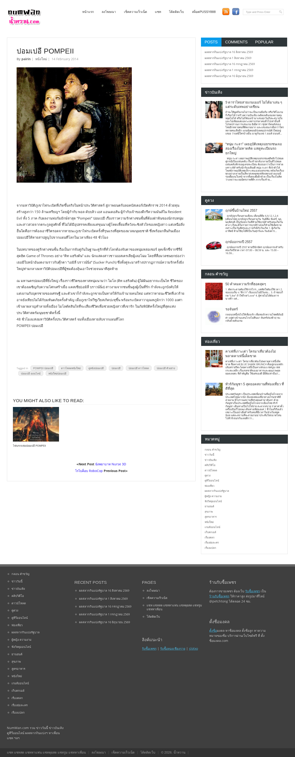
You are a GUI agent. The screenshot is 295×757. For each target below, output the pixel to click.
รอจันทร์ (231, 309)
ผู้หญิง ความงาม (213, 496)
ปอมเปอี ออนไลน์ (31, 373)
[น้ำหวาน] (24, 24)
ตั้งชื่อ (213, 630)
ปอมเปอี (116, 368)
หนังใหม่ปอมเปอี (57, 373)
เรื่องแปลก (210, 547)
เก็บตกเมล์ (210, 532)
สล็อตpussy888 (204, 12)
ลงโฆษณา (109, 12)
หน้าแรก (88, 12)
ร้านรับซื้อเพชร (219, 596)
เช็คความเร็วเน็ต (135, 12)
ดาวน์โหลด (211, 470)
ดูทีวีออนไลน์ (212, 480)
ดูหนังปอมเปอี (96, 368)
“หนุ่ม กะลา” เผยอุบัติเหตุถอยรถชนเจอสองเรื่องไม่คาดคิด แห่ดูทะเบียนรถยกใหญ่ (253, 148)
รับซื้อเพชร (149, 648)
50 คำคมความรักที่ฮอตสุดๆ (245, 284)
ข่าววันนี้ (209, 454)
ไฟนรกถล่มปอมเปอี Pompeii (29, 445)
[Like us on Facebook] (235, 11)
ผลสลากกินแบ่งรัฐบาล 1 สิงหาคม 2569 (228, 58)
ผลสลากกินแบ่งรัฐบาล (217, 491)
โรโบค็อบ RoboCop (89, 471)
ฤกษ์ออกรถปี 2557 (238, 242)
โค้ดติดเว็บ (176, 12)
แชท (158, 12)
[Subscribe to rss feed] (225, 11)
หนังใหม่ (41, 59)
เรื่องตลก (210, 537)
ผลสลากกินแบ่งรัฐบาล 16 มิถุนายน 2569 (229, 76)
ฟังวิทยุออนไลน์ (213, 501)
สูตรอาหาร (211, 516)
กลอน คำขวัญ (212, 449)
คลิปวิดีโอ (210, 465)
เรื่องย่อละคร (212, 542)
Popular (264, 42)
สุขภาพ (209, 511)
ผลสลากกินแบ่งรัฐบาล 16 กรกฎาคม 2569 (230, 64)
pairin (26, 59)
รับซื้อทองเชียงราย (172, 648)
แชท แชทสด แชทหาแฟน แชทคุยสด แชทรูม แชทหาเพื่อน (174, 607)
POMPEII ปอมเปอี (43, 368)
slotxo (193, 648)
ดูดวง (207, 475)
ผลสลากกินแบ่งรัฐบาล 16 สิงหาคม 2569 (229, 52)
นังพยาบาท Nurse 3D (110, 464)
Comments (236, 42)
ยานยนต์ (209, 506)
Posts (211, 42)
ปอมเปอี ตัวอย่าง (166, 368)
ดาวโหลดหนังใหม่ (71, 368)
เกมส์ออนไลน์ (212, 527)
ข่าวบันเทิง (210, 460)
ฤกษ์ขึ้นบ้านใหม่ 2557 (241, 210)
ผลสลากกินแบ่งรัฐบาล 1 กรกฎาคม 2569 (229, 70)
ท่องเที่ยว (209, 485)
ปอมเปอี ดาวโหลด (139, 368)
